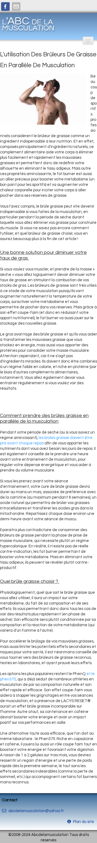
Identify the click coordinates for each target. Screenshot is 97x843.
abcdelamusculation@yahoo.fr (36, 811)
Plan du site (84, 822)
